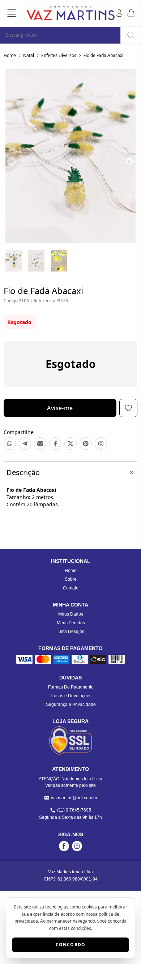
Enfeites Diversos (58, 55)
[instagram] (77, 846)
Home (10, 55)
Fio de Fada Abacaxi (103, 55)
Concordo (71, 944)
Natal (28, 55)
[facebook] (64, 846)
